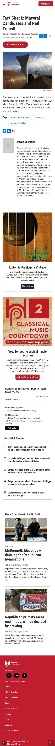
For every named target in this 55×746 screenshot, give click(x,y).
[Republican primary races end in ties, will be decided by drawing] (26, 600)
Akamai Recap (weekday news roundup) (23, 418)
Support (8, 725)
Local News (9, 547)
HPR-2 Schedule (11, 698)
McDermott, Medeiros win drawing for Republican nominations (25, 555)
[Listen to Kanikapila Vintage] (27, 237)
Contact (8, 703)
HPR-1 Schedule (11, 692)
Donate (46, 4)
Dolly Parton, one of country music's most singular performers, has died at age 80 (27, 448)
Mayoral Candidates (19, 123)
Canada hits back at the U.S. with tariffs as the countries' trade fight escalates (29, 471)
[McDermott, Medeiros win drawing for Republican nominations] (26, 529)
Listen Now (27, 286)
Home (7, 687)
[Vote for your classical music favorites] (27, 321)
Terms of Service (12, 709)
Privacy (8, 714)
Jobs (7, 719)
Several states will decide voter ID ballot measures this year (26, 494)
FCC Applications (12, 730)
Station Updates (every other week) (21, 411)
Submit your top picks (27, 377)
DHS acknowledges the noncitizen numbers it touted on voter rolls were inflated (29, 460)
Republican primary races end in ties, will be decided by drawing (25, 621)
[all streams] (51, 743)
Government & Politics (20, 117)
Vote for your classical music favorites (27, 353)
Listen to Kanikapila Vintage (27, 267)
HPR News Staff (10, 565)
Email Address (11, 399)
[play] (4, 743)
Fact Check (40, 117)
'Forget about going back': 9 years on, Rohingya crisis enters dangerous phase (29, 482)
